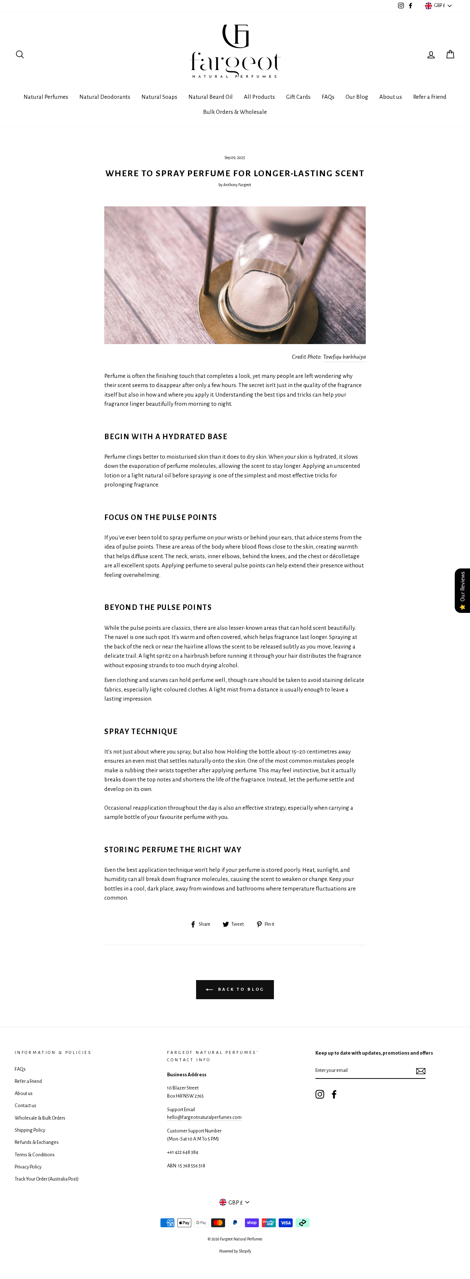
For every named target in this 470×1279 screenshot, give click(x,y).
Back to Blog (240, 989)
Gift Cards (298, 97)
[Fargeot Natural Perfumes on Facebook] (334, 1094)
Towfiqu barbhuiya (344, 357)
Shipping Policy (30, 1130)
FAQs (328, 97)
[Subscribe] (421, 1071)
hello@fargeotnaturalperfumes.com (204, 1117)
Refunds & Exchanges (37, 1142)
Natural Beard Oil (210, 97)
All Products (259, 97)
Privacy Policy (28, 1167)
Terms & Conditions (35, 1154)
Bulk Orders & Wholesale (235, 112)
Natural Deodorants (104, 97)
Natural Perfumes (46, 97)
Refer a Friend (429, 97)
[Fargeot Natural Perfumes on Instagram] (319, 1094)
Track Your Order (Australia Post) (47, 1179)
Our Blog (357, 97)
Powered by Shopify (235, 1251)
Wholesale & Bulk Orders (40, 1118)
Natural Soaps (159, 97)
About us (390, 97)
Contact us (25, 1105)
